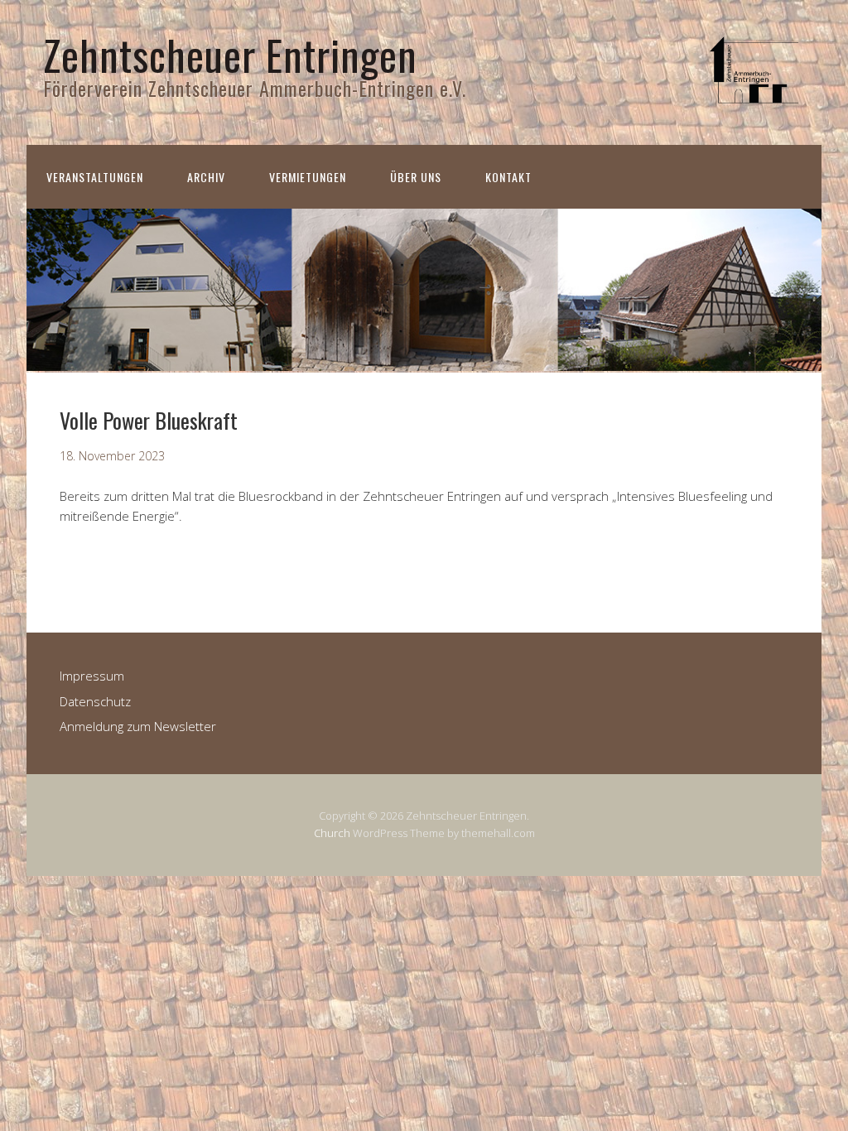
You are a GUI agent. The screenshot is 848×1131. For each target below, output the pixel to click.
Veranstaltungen (94, 176)
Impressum (92, 675)
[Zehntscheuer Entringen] (755, 102)
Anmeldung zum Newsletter (138, 726)
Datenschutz (95, 701)
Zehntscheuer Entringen (230, 53)
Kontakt (508, 176)
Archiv (206, 176)
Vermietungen (307, 176)
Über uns (415, 176)
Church (332, 832)
